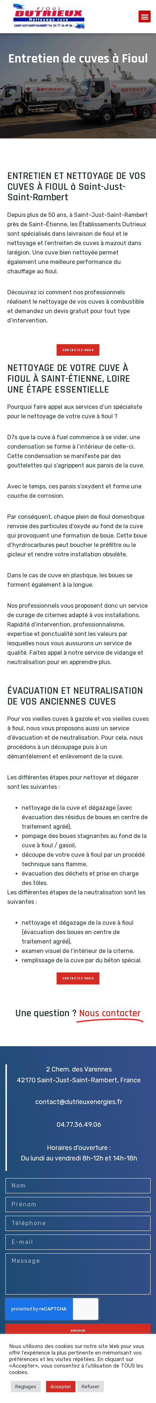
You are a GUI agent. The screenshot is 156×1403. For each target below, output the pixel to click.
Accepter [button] (60, 1386)
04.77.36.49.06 (79, 1125)
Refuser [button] (90, 1386)
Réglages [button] (25, 1386)
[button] (145, 16)
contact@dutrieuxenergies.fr (78, 1102)
